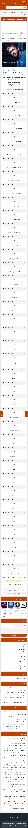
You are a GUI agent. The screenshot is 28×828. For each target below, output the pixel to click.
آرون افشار (22, 741)
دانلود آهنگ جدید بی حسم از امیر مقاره (16, 692)
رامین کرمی (10, 762)
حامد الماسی (5, 757)
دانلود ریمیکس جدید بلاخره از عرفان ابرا (16, 721)
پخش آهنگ (13, 817)
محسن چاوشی (13, 786)
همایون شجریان (8, 801)
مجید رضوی (22, 784)
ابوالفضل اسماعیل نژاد (20, 743)
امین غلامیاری (13, 750)
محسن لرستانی (22, 786)
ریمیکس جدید (5, 3)
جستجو (3, 7)
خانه (25, 12)
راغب (24, 762)
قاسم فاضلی (22, 782)
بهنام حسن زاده (11, 753)
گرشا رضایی (22, 808)
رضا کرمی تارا (15, 765)
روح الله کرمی (7, 765)
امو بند (10, 745)
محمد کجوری (22, 789)
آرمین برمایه (17, 738)
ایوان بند (23, 753)
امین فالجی (5, 750)
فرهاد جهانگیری (13, 779)
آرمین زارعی (9, 738)
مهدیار (8, 798)
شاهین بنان (13, 769)
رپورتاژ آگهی (22, 666)
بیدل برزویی (22, 755)
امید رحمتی (22, 748)
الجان (16, 745)
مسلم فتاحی (22, 796)
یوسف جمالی (15, 808)
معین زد (16, 796)
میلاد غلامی (16, 801)
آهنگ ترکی (23, 644)
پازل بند (23, 806)
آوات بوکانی (15, 741)
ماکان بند (7, 782)
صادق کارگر (22, 772)
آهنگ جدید (11, 3)
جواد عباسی (13, 757)
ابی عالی (11, 743)
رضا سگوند (22, 765)
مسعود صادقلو (21, 794)
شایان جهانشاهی (21, 757)
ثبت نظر (14, 635)
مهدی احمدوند (8, 796)
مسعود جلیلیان (14, 791)
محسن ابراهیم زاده (13, 784)
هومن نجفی (15, 803)
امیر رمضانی (15, 748)
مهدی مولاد (14, 798)
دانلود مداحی (22, 664)
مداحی (16, 3)
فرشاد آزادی (8, 777)
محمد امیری (22, 791)
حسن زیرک (22, 760)
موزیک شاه (9, 40)
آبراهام (23, 738)
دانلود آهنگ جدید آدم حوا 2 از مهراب (16, 695)
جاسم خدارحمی (14, 755)
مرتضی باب (14, 789)
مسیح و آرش (13, 794)
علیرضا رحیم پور (21, 777)
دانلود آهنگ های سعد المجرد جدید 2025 (13, 19)
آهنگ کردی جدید (21, 678)
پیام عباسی (16, 806)
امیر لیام (8, 748)
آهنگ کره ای (22, 654)
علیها (14, 777)
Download (14, 98)
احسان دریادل (22, 745)
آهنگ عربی (22, 652)
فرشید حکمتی (22, 779)
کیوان (10, 806)
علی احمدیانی (15, 772)
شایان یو (6, 769)
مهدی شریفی (22, 798)
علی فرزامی (15, 774)
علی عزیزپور (22, 774)
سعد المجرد (11, 593)
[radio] (19, 581)
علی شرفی (7, 772)
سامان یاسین (22, 767)
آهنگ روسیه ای (21, 649)
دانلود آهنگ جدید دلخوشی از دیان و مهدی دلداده (14, 702)
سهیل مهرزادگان (21, 769)
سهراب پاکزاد (5, 767)
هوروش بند (22, 803)
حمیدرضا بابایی (7, 760)
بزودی (24, 659)
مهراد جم (23, 801)
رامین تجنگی (18, 762)
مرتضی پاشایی (6, 789)
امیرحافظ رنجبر (22, 750)
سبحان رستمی (14, 767)
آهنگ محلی (22, 656)
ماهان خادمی (15, 782)
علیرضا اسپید (8, 774)
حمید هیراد (15, 760)
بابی (18, 753)
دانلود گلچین (20, 12)
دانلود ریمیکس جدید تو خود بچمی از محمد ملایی (14, 724)
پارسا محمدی (7, 803)
